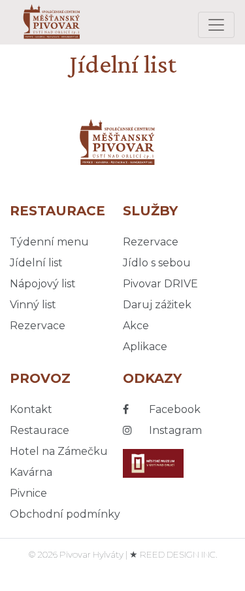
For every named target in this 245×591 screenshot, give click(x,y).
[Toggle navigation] (216, 25)
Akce (136, 325)
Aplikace (145, 346)
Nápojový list (43, 284)
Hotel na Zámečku (59, 451)
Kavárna (31, 472)
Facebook (173, 409)
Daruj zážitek (157, 304)
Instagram (174, 430)
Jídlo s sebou (157, 263)
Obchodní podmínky (65, 514)
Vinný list (33, 304)
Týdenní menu (49, 242)
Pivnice (28, 493)
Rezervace (37, 325)
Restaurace (39, 430)
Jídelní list (36, 263)
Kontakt (31, 409)
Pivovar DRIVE (160, 284)
